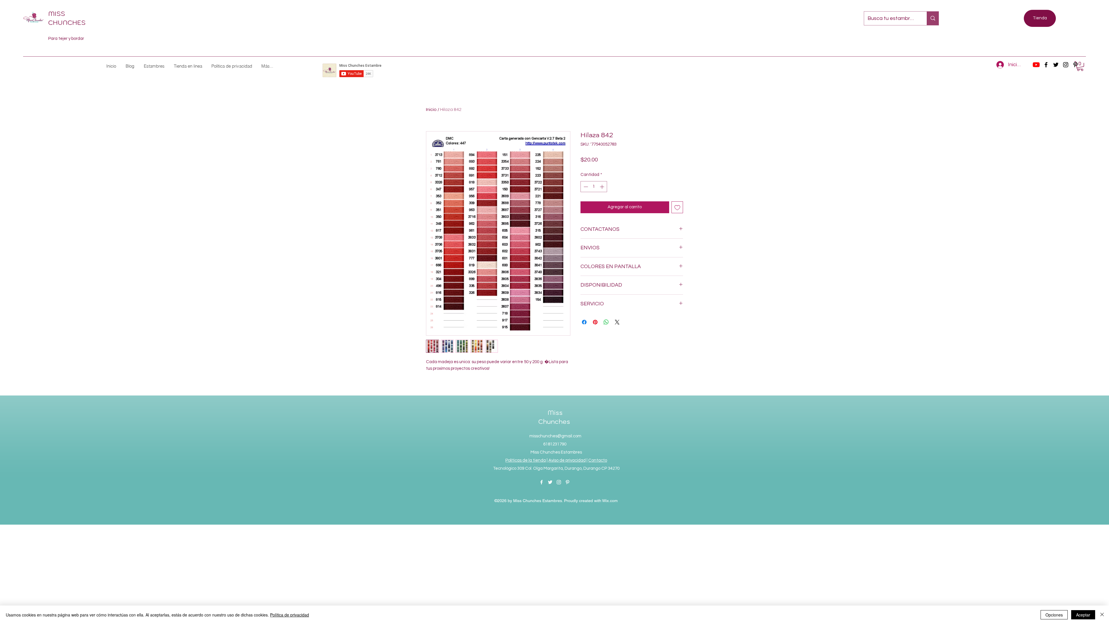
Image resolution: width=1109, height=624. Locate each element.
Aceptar (1083, 615)
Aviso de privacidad (567, 460)
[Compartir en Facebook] (584, 322)
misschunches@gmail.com (555, 436)
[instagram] (1065, 64)
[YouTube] (1036, 64)
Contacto (597, 460)
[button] (154, 66)
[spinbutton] (594, 186)
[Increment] (602, 186)
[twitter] (1055, 64)
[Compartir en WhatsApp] (606, 322)
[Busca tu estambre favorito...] (933, 18)
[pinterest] (567, 482)
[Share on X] (617, 322)
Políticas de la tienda (525, 460)
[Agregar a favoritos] (677, 207)
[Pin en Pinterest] (595, 322)
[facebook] (1046, 64)
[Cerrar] (1102, 614)
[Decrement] (585, 186)
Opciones (1054, 615)
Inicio (431, 109)
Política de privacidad (289, 615)
